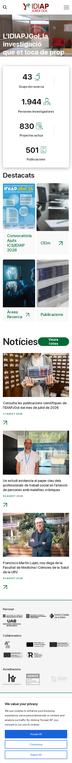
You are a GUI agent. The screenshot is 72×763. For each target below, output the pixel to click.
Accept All (36, 734)
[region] (36, 730)
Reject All (36, 754)
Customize (36, 744)
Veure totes (53, 342)
